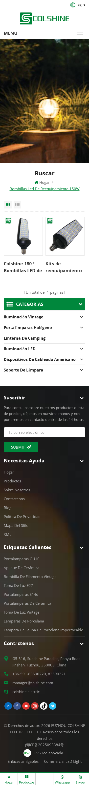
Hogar (44, 182)
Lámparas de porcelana (24, 621)
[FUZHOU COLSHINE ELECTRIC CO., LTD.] (44, 18)
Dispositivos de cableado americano (40, 359)
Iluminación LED (20, 348)
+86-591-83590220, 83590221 (39, 673)
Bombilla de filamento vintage (30, 576)
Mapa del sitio (16, 525)
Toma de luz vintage (21, 612)
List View (17, 204)
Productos (12, 480)
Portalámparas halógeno (28, 327)
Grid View (8, 204)
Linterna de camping (24, 338)
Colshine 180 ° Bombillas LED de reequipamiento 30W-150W (23, 267)
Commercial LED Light (63, 761)
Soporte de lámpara (23, 370)
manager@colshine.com (32, 682)
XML (7, 534)
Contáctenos (14, 498)
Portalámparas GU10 (22, 558)
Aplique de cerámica (21, 567)
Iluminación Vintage (23, 317)
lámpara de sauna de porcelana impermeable (43, 629)
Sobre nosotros (17, 489)
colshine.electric (26, 691)
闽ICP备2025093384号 (44, 744)
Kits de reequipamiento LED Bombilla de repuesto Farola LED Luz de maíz (63, 267)
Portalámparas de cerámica (27, 603)
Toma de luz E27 (18, 585)
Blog (7, 507)
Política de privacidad (22, 516)
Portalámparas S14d (21, 594)
